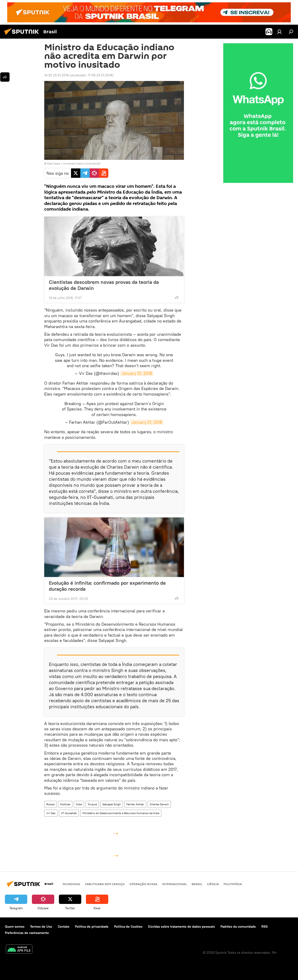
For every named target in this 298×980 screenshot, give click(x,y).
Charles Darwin (159, 804)
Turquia (92, 804)
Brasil (197, 884)
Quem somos (14, 926)
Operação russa (143, 884)
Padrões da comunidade (238, 926)
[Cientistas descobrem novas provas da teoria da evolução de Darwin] (114, 246)
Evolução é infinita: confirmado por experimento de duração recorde (107, 586)
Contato (63, 926)
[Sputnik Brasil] (22, 36)
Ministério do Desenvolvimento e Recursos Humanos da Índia (120, 813)
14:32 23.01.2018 (56, 75)
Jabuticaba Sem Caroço (105, 884)
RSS (264, 926)
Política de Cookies (128, 926)
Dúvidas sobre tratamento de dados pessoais (181, 926)
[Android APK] (19, 949)
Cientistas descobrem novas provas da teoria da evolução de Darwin (104, 285)
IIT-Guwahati (69, 813)
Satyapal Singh (111, 804)
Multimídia (233, 884)
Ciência (213, 884)
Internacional (174, 884)
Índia (79, 804)
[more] (176, 297)
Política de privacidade (91, 926)
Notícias (65, 804)
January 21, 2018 (136, 373)
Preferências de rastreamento (27, 933)
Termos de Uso (41, 926)
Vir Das (50, 813)
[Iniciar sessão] (279, 31)
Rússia (50, 804)
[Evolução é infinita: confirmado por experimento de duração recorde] (114, 547)
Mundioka (71, 884)
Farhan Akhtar (135, 804)
